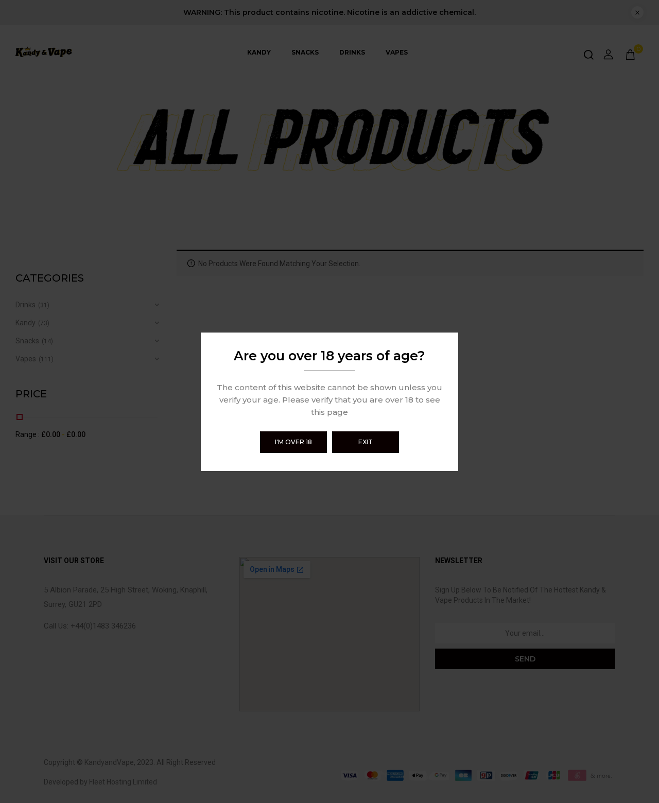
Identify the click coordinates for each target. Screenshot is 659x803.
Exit (365, 442)
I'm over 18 (293, 442)
